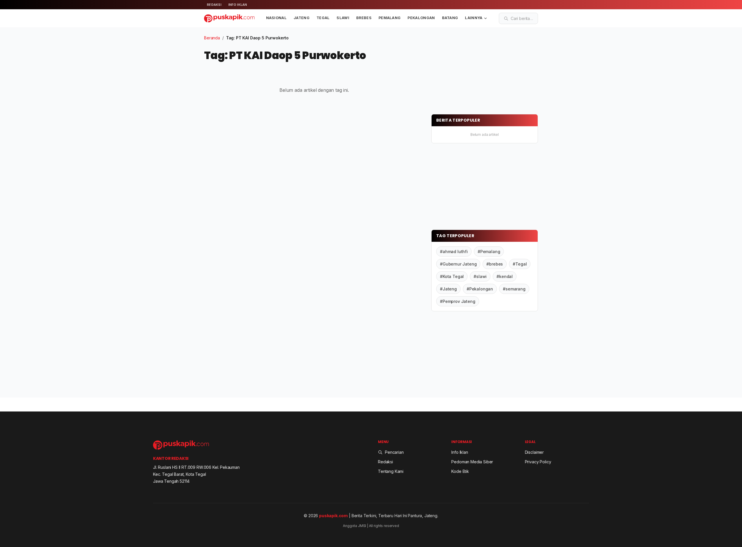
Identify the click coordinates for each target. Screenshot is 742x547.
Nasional (276, 18)
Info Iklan (237, 5)
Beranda (212, 37)
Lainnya (473, 18)
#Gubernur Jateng (458, 263)
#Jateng (448, 288)
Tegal (323, 18)
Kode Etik (460, 471)
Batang (450, 18)
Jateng (302, 18)
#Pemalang (489, 251)
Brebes (364, 18)
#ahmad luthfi (454, 251)
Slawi (343, 18)
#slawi (480, 276)
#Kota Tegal (452, 276)
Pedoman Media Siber (472, 461)
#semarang (514, 288)
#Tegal (520, 263)
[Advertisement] (474, 71)
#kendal (505, 276)
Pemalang (390, 18)
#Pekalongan (480, 288)
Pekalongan (421, 18)
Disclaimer (534, 452)
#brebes (494, 263)
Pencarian (394, 452)
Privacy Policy (538, 461)
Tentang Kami (390, 471)
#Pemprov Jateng (457, 301)
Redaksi (214, 5)
